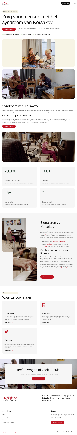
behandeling (49, 244)
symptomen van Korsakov (55, 243)
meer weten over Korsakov (59, 241)
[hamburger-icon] (74, 3)
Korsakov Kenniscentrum (67, 267)
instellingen (44, 234)
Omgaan (45, 246)
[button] (10, 11)
